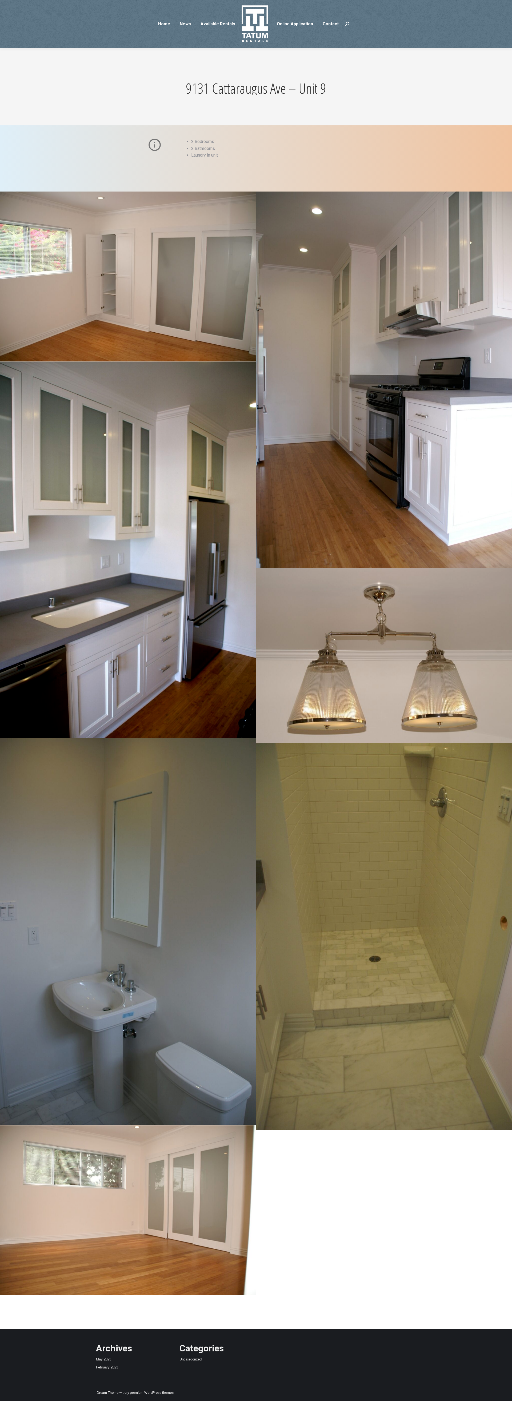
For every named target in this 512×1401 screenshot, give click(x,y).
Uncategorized (190, 1359)
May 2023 (103, 1359)
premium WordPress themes (152, 1393)
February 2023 (107, 1367)
